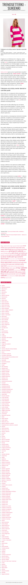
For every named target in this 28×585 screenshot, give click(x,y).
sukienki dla (13, 272)
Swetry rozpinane (6, 528)
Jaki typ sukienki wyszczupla (12, 258)
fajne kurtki (21, 249)
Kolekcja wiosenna (6, 376)
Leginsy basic (5, 412)
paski (6, 62)
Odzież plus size (5, 429)
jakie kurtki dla (13, 255)
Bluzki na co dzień (6, 306)
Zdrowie (3, 572)
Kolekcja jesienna (6, 370)
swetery (17, 53)
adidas (3, 285)
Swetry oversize (4, 72)
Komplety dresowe (6, 387)
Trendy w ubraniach (6, 554)
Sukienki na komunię (6, 507)
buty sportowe (6, 218)
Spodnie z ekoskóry (6, 478)
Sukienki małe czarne (6, 499)
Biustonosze (4, 297)
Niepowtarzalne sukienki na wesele (10, 425)
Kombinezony (5, 379)
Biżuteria (4, 298)
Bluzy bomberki (5, 318)
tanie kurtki (18, 274)
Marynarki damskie (6, 415)
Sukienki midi (5, 502)
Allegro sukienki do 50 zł (5, 245)
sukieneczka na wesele (7, 485)
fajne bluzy (8, 249)
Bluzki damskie (5, 301)
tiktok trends (4, 543)
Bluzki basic (4, 300)
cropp (3, 334)
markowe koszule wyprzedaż (19, 262)
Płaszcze (4, 438)
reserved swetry (17, 270)
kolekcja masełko (5, 371)
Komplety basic (5, 384)
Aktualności (4, 288)
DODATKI (4, 339)
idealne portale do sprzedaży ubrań (10, 357)
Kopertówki (4, 394)
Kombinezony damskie (7, 381)
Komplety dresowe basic (7, 389)
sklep (17, 145)
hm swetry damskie (7, 253)
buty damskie (5, 331)
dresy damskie (5, 340)
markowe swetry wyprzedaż (9, 53)
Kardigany (4, 363)
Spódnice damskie (6, 462)
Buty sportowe (5, 332)
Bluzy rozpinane (5, 323)
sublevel (4, 483)
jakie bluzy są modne (18, 253)
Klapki (3, 365)
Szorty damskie (5, 532)
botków (2, 215)
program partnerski (6, 447)
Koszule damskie (5, 395)
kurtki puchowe (5, 404)
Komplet (4, 382)
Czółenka (4, 335)
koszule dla (20, 258)
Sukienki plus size (6, 510)
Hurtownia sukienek (6, 353)
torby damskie (5, 546)
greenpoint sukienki (16, 251)
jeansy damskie (5, 358)
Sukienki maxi (5, 501)
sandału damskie (5, 454)
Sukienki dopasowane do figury (9, 491)
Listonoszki (4, 413)
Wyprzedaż (4, 566)
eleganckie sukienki (6, 344)
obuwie (3, 426)
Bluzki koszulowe (5, 305)
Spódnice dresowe (6, 463)
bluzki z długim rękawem (7, 310)
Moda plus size (5, 421)
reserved (4, 451)
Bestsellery (4, 292)
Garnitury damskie (6, 350)
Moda (3, 417)
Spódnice (4, 459)
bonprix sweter (20, 245)
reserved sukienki (7, 270)
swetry (3, 520)
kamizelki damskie (6, 361)
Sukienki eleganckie (6, 494)
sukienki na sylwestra (6, 509)
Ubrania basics (5, 556)
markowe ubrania (10, 266)
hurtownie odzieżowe (6, 355)
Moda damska (5, 418)
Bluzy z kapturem (6, 324)
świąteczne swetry (8, 277)
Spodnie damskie (6, 470)
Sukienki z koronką (6, 519)
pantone (4, 433)
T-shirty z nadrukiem (6, 540)
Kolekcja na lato (5, 373)
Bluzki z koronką (5, 313)
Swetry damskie (9, 52)
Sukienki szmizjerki (6, 514)
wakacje (3, 564)
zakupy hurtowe (5, 570)
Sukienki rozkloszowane (7, 512)
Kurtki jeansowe (5, 399)
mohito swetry (12, 268)
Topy (3, 545)
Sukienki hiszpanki (6, 496)
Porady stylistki (5, 444)
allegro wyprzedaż (13, 245)
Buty (3, 329)
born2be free (5, 327)
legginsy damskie (6, 408)
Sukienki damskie (6, 489)
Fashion (3, 347)
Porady (3, 442)
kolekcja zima (5, 378)
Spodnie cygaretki (6, 468)
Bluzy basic (4, 316)
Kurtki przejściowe (6, 402)
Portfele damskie (5, 446)
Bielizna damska (5, 295)
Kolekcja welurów (6, 374)
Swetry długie (5, 523)
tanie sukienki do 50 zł (11, 275)
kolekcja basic (5, 368)
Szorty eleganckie (6, 533)
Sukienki (3, 52)
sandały (2, 223)
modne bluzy (5, 268)
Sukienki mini (5, 504)
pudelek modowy (5, 449)
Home (3, 352)
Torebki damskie (5, 548)
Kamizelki (4, 360)
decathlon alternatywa (7, 337)
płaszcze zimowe (5, 441)
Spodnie (3, 467)
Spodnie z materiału (6, 480)
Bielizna (3, 293)
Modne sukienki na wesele (8, 423)
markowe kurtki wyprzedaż (7, 264)
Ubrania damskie (5, 557)
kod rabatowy (5, 366)
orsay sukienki (21, 268)
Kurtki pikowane (5, 400)
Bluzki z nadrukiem (6, 314)
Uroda (3, 562)
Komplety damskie (6, 386)
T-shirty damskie (5, 538)
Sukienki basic (5, 488)
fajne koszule (15, 249)
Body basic (4, 326)
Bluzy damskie (5, 319)
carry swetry (19, 52)
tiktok (3, 541)
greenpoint (7, 251)
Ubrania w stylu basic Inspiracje (9, 561)
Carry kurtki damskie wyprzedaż (13, 247)
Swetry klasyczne (5, 525)
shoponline (4, 455)
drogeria (4, 342)
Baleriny (3, 290)
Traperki (4, 549)
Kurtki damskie (5, 397)
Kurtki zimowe (5, 407)
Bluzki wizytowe (5, 308)
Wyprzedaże (4, 567)
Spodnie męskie (5, 476)
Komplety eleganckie (6, 391)
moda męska (4, 420)
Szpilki (13, 201)
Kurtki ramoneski (5, 405)
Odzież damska (5, 428)
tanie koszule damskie (9, 274)
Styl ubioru (4, 481)
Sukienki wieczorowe (6, 517)
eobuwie (4, 345)
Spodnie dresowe (6, 472)
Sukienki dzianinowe (6, 493)
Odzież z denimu (5, 431)
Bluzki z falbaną (5, 311)
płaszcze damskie (6, 439)
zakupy (3, 569)
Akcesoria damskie (6, 287)
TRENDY (3, 551)
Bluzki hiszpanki (5, 303)
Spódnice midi (5, 465)
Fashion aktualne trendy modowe (9, 348)
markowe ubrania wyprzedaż (19, 266)
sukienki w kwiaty (6, 515)
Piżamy (3, 436)
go (19, 99)
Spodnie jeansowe (6, 475)
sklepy (3, 457)
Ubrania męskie (5, 559)
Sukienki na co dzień (6, 506)
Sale (3, 452)
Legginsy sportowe (6, 410)
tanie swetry (21, 53)
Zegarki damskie (5, 574)
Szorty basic (4, 530)
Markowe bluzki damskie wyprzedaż (11, 260)
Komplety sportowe (6, 392)
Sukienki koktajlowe (6, 498)
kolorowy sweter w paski (13, 258)
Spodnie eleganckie (6, 473)
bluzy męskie (5, 321)
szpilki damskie (5, 536)
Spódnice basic (5, 460)
